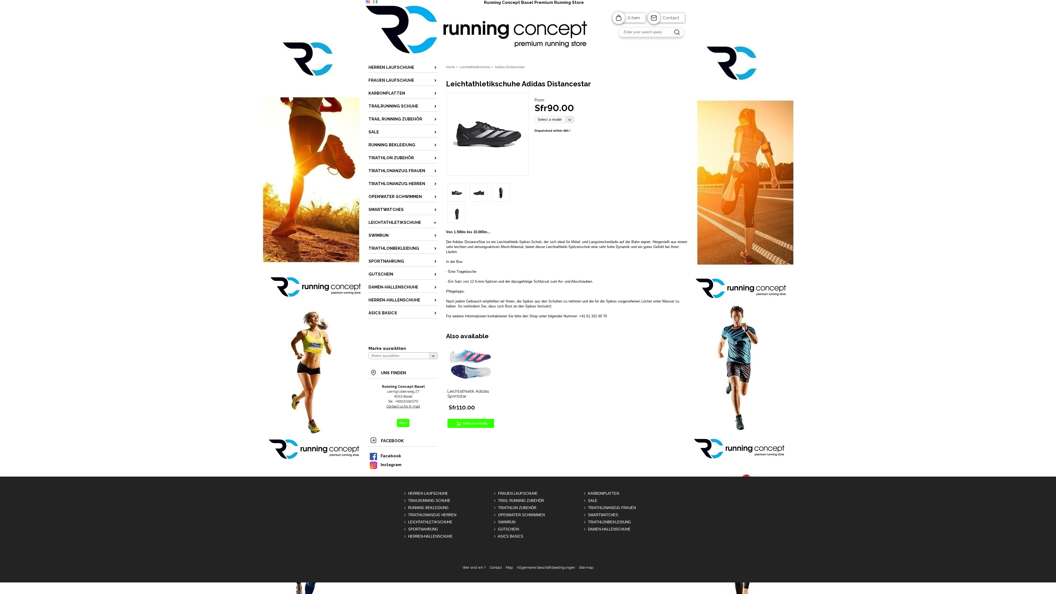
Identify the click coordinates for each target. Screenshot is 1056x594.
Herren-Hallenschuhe (430, 536)
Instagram (391, 464)
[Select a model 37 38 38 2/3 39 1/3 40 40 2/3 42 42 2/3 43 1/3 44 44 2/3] (554, 119)
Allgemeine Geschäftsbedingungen (546, 567)
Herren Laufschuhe (428, 493)
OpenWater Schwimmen (521, 515)
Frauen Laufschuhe (518, 493)
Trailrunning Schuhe (429, 501)
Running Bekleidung (428, 508)
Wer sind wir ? (474, 567)
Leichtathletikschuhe (430, 522)
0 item (634, 17)
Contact (671, 17)
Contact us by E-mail (403, 406)
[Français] (375, 2)
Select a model (475, 423)
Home (450, 67)
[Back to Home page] (528, 54)
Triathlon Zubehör (517, 508)
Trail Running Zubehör (521, 501)
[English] (368, 2)
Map (509, 567)
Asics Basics (510, 536)
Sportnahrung (423, 529)
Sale (592, 501)
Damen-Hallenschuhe (609, 529)
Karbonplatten (603, 493)
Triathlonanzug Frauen (612, 508)
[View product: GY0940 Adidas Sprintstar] (470, 383)
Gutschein (508, 529)
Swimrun (506, 522)
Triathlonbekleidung (609, 522)
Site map (586, 567)
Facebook (391, 455)
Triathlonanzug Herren (432, 515)
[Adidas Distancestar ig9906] (487, 167)
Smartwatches (603, 515)
